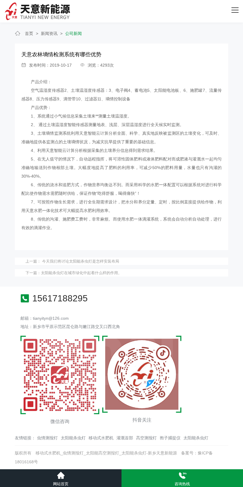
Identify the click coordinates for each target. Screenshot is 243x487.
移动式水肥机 (101, 437)
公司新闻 (73, 33)
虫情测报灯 (47, 437)
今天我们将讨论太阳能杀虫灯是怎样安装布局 (80, 261)
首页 (29, 33)
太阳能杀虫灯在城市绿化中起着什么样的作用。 (81, 273)
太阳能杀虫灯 (73, 437)
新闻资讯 (49, 33)
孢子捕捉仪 (170, 437)
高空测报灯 (146, 437)
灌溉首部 (124, 437)
